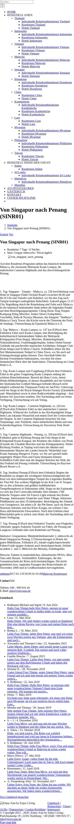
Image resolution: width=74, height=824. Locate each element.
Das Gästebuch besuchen (14, 797)
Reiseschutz (54, 806)
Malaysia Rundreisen (54, 573)
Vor (11, 234)
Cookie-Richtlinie (35, 809)
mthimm (4, 573)
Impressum (53, 809)
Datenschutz (16, 809)
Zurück (4, 234)
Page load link (8, 822)
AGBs (3, 809)
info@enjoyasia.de (20, 590)
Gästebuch (53, 803)
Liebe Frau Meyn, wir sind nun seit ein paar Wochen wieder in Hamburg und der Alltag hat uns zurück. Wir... (39, 725)
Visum (66, 806)
